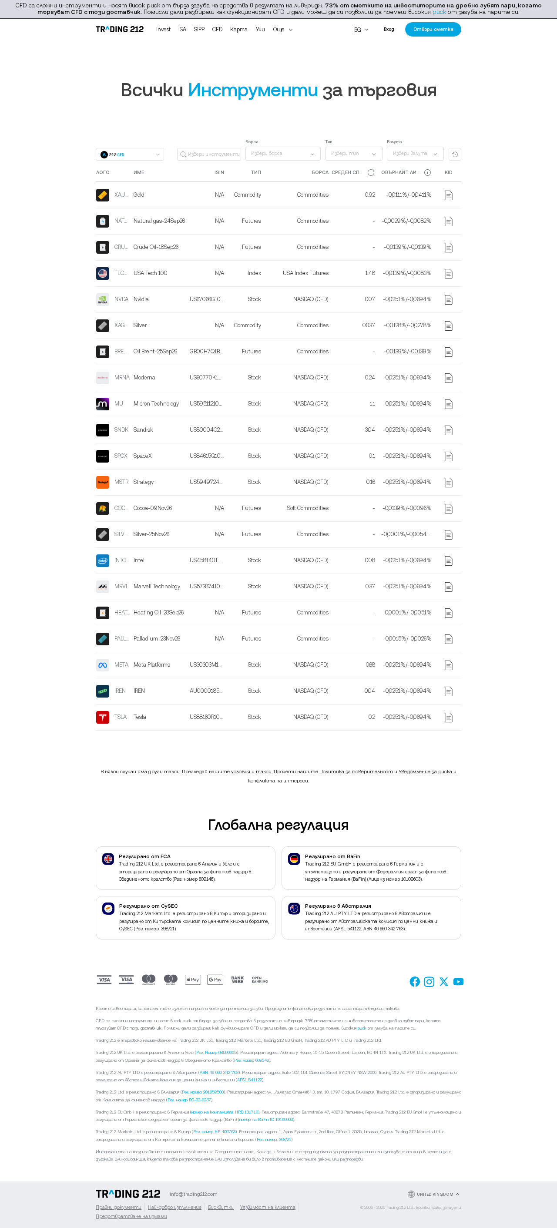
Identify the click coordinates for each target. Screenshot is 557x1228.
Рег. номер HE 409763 (214, 1131)
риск (439, 12)
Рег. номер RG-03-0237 (189, 1100)
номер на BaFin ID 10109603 (266, 1119)
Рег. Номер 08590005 (216, 1052)
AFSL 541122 (249, 1080)
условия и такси (251, 771)
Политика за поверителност (356, 771)
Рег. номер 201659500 (203, 1092)
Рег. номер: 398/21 (274, 1139)
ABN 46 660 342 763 (219, 1072)
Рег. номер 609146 (251, 1060)
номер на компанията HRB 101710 (224, 1112)
